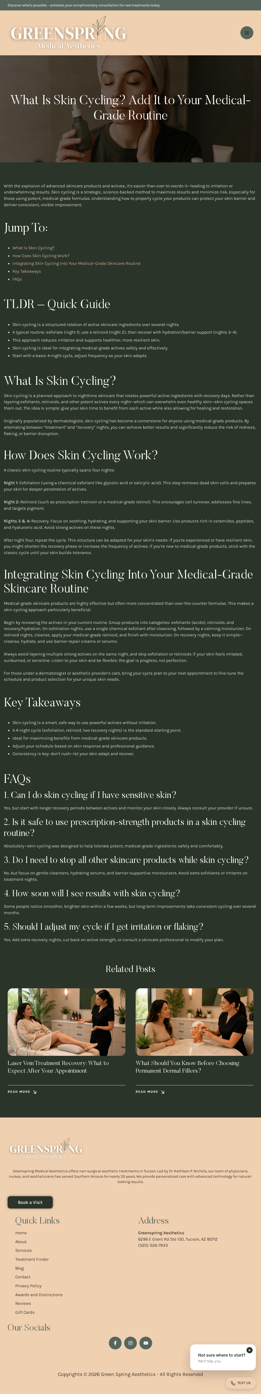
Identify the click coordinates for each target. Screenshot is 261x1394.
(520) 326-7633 (153, 1245)
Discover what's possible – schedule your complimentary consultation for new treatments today (84, 5)
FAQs (17, 279)
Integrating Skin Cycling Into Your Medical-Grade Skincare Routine (76, 263)
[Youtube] (145, 1343)
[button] (22, 1092)
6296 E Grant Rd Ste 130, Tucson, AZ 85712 (178, 1239)
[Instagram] (130, 1343)
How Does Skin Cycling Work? (40, 255)
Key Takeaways (26, 271)
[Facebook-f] (115, 1343)
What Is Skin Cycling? (33, 247)
